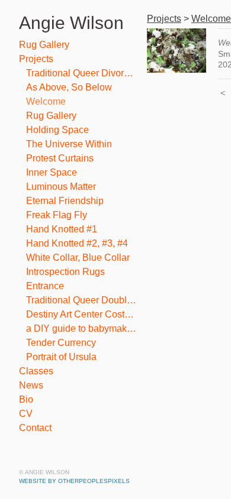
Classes (36, 371)
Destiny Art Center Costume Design (81, 314)
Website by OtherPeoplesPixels (74, 481)
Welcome (46, 101)
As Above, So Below (69, 87)
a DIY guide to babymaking (81, 328)
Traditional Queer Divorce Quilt (81, 73)
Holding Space (57, 130)
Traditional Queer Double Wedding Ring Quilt (81, 300)
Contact (35, 428)
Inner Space (51, 172)
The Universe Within (69, 144)
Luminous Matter (61, 187)
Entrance (45, 286)
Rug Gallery (44, 45)
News (31, 385)
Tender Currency (61, 343)
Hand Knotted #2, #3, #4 (77, 243)
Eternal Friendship (65, 201)
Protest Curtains (60, 158)
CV (26, 414)
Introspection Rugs (65, 272)
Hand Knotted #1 (61, 229)
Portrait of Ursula (61, 357)
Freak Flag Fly (56, 215)
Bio (26, 399)
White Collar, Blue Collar (78, 257)
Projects (36, 59)
